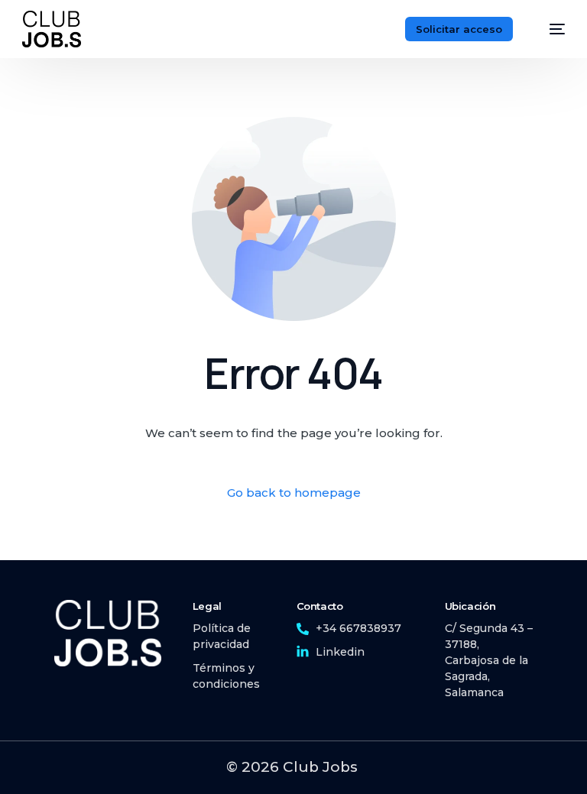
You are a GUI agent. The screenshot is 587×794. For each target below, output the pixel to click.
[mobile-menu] (549, 29)
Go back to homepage (294, 492)
